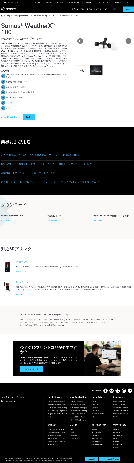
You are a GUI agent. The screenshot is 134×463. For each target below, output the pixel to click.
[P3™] (57, 16)
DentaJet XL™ (95, 411)
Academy (116, 441)
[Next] (128, 41)
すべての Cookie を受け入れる (110, 459)
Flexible (72, 432)
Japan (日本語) (8, 2)
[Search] (128, 2)
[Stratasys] (8, 9)
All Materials (74, 438)
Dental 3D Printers (119, 401)
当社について (102, 2)
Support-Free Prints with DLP (57, 414)
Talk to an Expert (96, 438)
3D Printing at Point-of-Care (57, 438)
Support (94, 429)
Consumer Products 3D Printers (120, 415)
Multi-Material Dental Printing (57, 408)
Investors (116, 447)
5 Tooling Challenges (76, 401)
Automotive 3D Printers (120, 408)
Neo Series (94, 408)
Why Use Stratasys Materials (17, 16)
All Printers (95, 417)
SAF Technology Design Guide (57, 411)
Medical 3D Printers (119, 404)
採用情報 (89, 2)
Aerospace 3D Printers (120, 411)
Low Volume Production (77, 404)
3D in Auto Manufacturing (78, 414)
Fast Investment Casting (56, 429)
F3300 (93, 401)
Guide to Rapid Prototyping (78, 408)
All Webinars (52, 444)
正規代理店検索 (74, 2)
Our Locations (117, 435)
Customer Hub (96, 441)
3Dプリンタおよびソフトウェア (96, 9)
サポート (60, 2)
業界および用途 (78, 9)
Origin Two (95, 404)
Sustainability (117, 444)
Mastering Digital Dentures (56, 441)
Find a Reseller (96, 432)
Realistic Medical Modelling (78, 411)
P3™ (53, 16)
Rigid (71, 429)
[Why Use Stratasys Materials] (31, 16)
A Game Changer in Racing (56, 432)
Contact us (116, 432)
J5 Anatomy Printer (97, 414)
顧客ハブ (118, 2)
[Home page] (1, 15)
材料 (114, 9)
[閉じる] (130, 459)
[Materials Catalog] (49, 16)
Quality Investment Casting (56, 401)
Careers (115, 438)
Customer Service (97, 444)
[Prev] (80, 41)
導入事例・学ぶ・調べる (43, 2)
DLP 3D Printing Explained (78, 420)
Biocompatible (74, 435)
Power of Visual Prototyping (57, 404)
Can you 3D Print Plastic (77, 417)
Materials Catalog (40, 16)
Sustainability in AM (54, 435)
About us (116, 429)
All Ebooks (51, 417)
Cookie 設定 (91, 459)
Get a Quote (95, 435)
